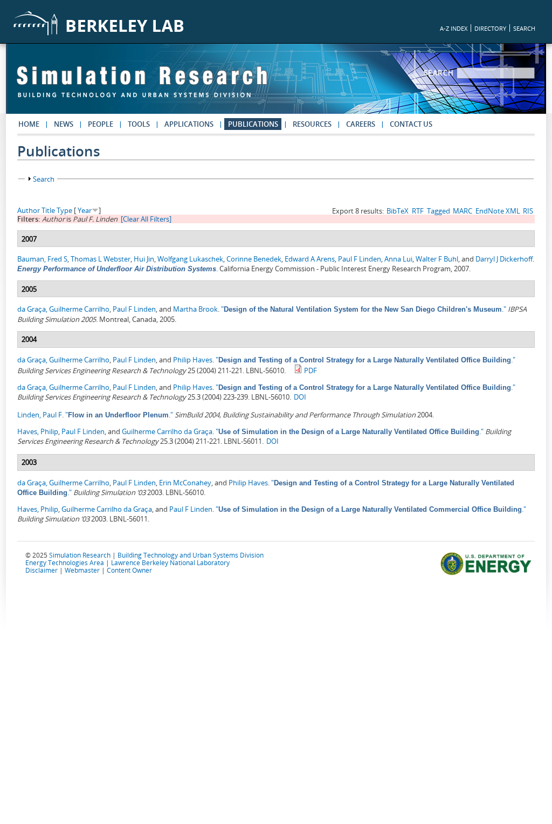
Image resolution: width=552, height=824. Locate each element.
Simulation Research (80, 555)
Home (28, 124)
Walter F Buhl (437, 259)
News (63, 124)
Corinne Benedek (253, 259)
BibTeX (398, 211)
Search (440, 73)
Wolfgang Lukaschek (190, 259)
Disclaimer (41, 570)
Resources (312, 124)
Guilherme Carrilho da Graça (167, 431)
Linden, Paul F (39, 415)
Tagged (438, 211)
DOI (300, 397)
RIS (528, 211)
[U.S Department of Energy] (487, 574)
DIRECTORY (490, 28)
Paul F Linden (359, 259)
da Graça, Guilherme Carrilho (63, 309)
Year (85, 210)
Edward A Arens (310, 259)
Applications (188, 124)
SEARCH (524, 28)
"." (363, 309)
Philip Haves (192, 360)
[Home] (142, 87)
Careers (360, 124)
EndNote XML (497, 211)
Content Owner (129, 570)
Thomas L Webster (100, 259)
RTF (418, 211)
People (100, 124)
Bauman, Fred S (42, 259)
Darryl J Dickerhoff (504, 259)
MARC (462, 211)
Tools (139, 124)
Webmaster (82, 570)
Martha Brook (195, 309)
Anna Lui (398, 259)
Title (48, 210)
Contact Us (411, 124)
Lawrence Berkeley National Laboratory (170, 562)
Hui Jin (144, 259)
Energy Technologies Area (64, 562)
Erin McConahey (185, 482)
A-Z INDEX (453, 28)
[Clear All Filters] (146, 219)
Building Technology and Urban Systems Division (191, 555)
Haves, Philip (37, 431)
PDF (310, 370)
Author (28, 210)
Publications (253, 124)
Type (64, 210)
